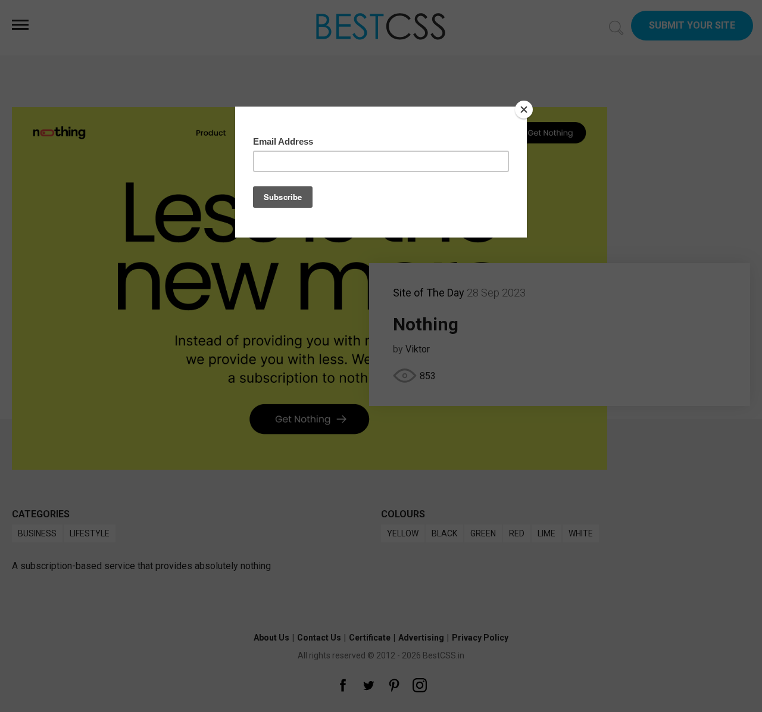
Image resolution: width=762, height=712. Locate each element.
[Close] (524, 109)
